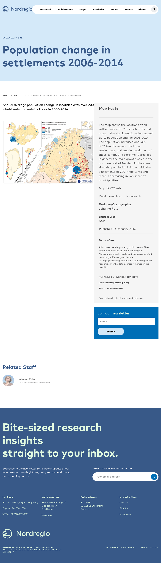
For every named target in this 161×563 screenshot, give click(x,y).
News (114, 9)
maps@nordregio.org (117, 282)
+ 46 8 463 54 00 (115, 288)
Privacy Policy (149, 547)
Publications (65, 9)
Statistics (98, 9)
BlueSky (123, 508)
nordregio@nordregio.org (24, 502)
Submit (110, 331)
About (142, 9)
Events (129, 9)
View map (47, 514)
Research (45, 9)
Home (6, 95)
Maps (82, 9)
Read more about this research (120, 196)
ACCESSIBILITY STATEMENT (121, 547)
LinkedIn (123, 502)
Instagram (125, 514)
